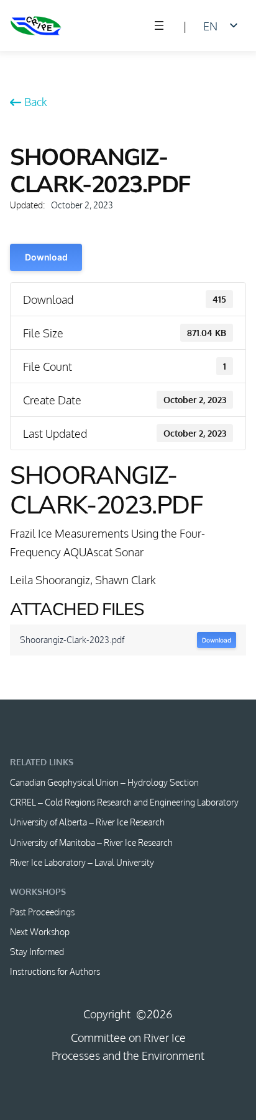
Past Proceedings (42, 911)
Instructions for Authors (55, 971)
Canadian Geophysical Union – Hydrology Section (104, 782)
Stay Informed (37, 951)
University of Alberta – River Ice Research (87, 821)
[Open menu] (159, 25)
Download (46, 257)
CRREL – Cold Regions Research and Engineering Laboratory (124, 801)
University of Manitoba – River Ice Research (91, 842)
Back (35, 101)
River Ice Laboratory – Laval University (82, 862)
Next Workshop (40, 931)
